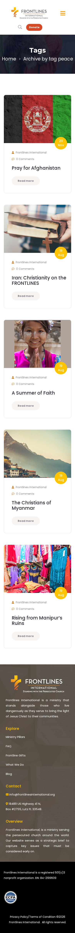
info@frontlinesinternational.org (32, 794)
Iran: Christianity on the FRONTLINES (39, 280)
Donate (34, 27)
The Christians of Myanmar (31, 505)
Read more (26, 181)
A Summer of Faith (33, 393)
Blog (9, 774)
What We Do (15, 765)
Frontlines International (31, 152)
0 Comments (25, 159)
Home (9, 59)
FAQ (8, 746)
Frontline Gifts (16, 755)
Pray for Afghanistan (36, 168)
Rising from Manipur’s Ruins (37, 620)
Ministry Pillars (15, 737)
